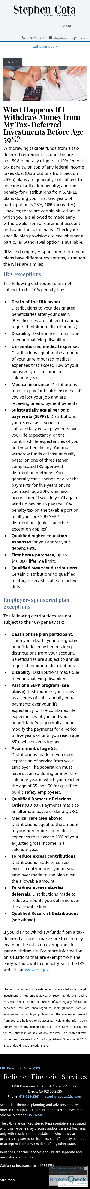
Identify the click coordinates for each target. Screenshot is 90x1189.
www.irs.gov (36, 969)
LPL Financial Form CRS (20, 1068)
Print (12, 62)
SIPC (42, 1115)
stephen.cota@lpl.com (63, 1096)
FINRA (32, 1115)
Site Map (7, 1180)
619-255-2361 (29, 1096)
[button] (70, 26)
